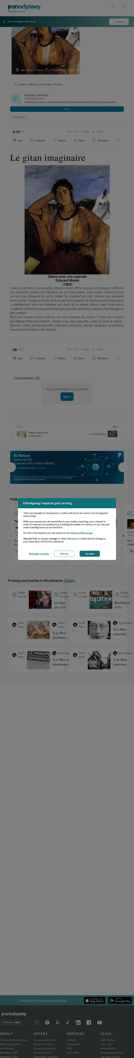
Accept (89, 553)
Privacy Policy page (82, 532)
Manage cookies (39, 553)
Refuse (64, 553)
